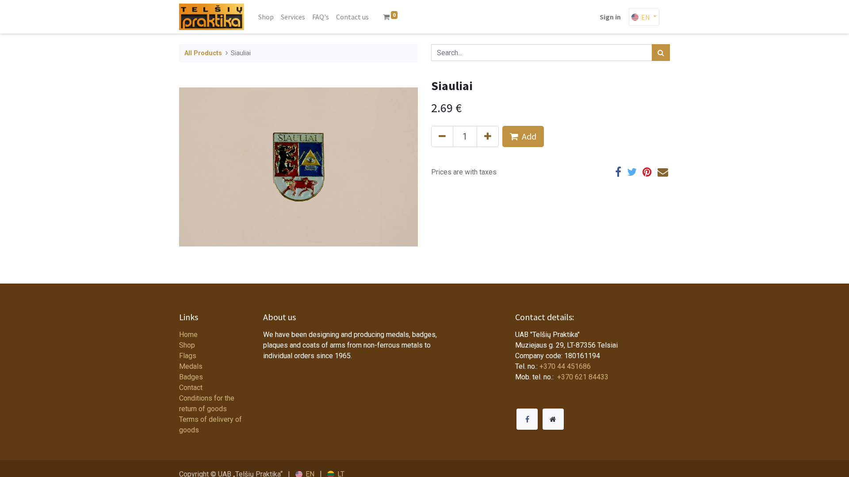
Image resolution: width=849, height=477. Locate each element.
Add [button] (529, 136)
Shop (187, 345)
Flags (187, 356)
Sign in (610, 16)
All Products (203, 53)
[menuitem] (266, 17)
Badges (191, 377)
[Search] (661, 52)
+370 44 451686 (565, 366)
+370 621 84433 (581, 377)
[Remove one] (442, 136)
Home (188, 334)
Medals (191, 366)
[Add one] (488, 136)
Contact (191, 387)
